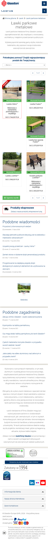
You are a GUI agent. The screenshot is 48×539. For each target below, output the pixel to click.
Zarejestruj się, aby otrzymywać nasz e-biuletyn (23, 462)
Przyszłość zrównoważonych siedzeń (17, 226)
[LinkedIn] (31, 482)
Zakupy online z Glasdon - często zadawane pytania (22, 317)
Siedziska (24, 300)
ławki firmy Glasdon (23, 436)
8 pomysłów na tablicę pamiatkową (16, 325)
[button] (44, 10)
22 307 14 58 (8, 11)
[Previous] (33, 73)
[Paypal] (20, 519)
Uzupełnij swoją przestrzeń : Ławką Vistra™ (19, 246)
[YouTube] (43, 482)
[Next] (43, 73)
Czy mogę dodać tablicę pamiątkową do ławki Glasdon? (24, 334)
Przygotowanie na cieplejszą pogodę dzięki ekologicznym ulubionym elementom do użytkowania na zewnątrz (24, 266)
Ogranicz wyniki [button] (12, 198)
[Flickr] (37, 482)
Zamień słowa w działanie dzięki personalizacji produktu (24, 255)
